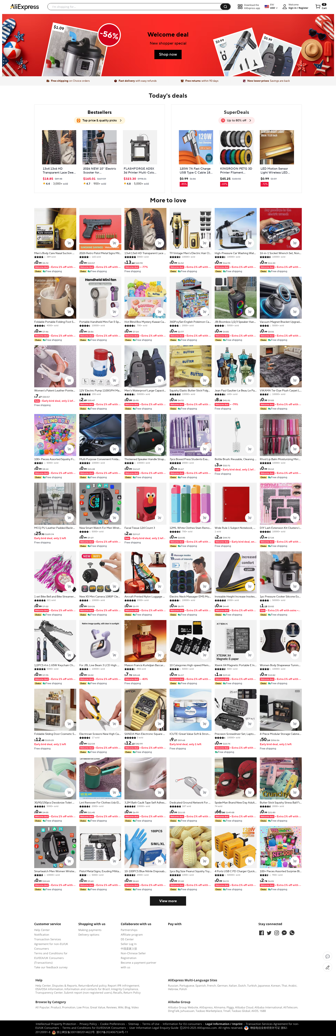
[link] (75, 57)
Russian (173, 985)
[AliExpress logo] (24, 7)
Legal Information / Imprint (223, 1024)
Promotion (68, 1007)
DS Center (127, 939)
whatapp (292, 933)
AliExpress (206, 1007)
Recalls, (118, 992)
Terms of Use (150, 1024)
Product (56, 1007)
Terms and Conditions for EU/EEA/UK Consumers (94, 1028)
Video (135, 1007)
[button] (225, 7)
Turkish (252, 985)
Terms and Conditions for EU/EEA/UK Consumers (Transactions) (50, 957)
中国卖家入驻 (129, 948)
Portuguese (186, 985)
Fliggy (230, 1007)
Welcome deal (168, 35)
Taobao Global (241, 1011)
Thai (284, 985)
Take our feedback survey (50, 967)
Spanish (200, 985)
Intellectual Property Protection (56, 1024)
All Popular (42, 1007)
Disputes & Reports (64, 985)
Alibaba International (268, 1007)
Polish (183, 989)
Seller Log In (129, 944)
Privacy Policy (88, 1024)
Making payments (90, 930)
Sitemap (133, 1024)
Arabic (292, 985)
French (211, 985)
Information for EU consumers (182, 1024)
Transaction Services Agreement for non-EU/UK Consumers (51, 943)
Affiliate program (132, 934)
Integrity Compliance (124, 989)
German (222, 985)
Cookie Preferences (112, 1024)
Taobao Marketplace (209, 1011)
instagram (277, 933)
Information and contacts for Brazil (87, 989)
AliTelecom (290, 1007)
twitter (269, 933)
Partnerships (129, 930)
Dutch (242, 985)
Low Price (83, 1007)
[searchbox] (135, 6)
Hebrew (173, 989)
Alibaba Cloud (244, 1007)
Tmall (226, 1011)
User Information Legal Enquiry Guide (153, 1028)
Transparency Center (49, 992)
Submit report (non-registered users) (88, 992)
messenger (284, 933)
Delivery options (88, 934)
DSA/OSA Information (49, 989)
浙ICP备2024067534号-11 (112, 1032)
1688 (263, 1011)
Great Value (97, 1007)
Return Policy (132, 992)
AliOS (254, 1011)
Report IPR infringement (123, 985)
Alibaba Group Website (183, 1007)
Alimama (219, 1007)
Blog (127, 1007)
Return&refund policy (92, 985)
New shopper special (168, 43)
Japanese (264, 985)
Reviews (111, 1007)
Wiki (120, 1007)
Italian (233, 985)
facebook (261, 933)
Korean (275, 985)
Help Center (42, 930)
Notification (41, 934)
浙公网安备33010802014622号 (75, 1032)
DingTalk (173, 1011)
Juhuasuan (187, 1011)
